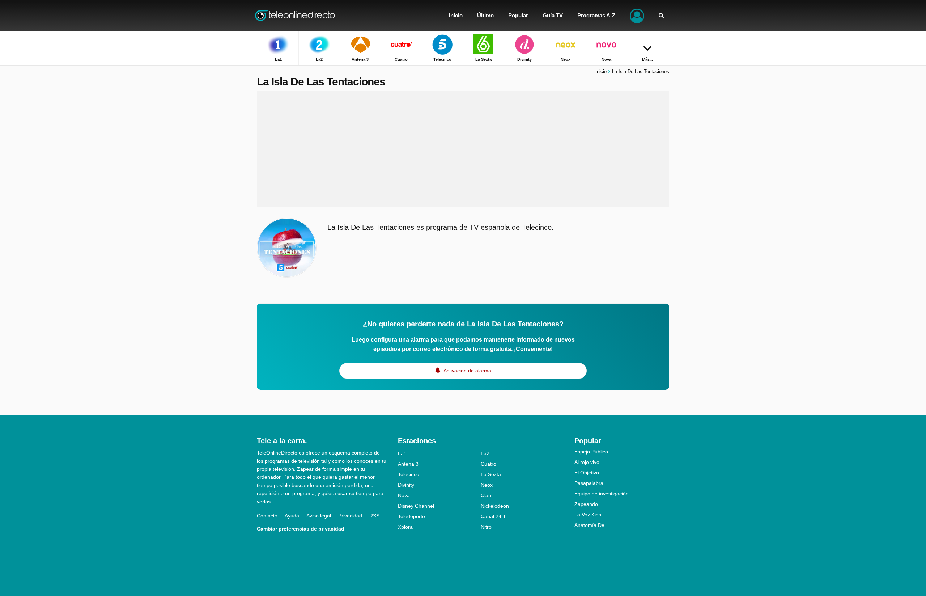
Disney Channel (416, 506)
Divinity (406, 485)
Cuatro (488, 464)
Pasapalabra (588, 483)
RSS (374, 516)
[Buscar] (661, 15)
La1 (402, 453)
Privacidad (350, 516)
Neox (487, 485)
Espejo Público (591, 452)
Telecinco (408, 474)
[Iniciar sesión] (637, 15)
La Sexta (491, 474)
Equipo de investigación (601, 493)
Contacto (267, 516)
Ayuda (292, 516)
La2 (485, 453)
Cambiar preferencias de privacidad (300, 529)
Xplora (405, 527)
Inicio (601, 71)
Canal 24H (493, 516)
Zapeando (586, 504)
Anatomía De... (591, 525)
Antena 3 (408, 464)
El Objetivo (586, 472)
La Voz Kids (587, 514)
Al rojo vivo (586, 462)
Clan (486, 495)
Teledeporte (411, 516)
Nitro (486, 527)
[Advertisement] (463, 149)
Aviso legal (318, 516)
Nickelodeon (495, 506)
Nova (404, 495)
